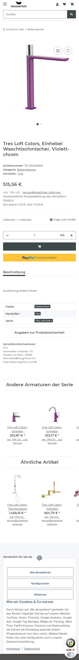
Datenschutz (32, 648)
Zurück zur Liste (15, 29)
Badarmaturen (26, 169)
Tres (37, 313)
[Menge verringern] (7, 235)
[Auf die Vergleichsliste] (58, 50)
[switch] (70, 654)
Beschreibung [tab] (14, 272)
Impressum (13, 648)
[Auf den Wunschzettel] (68, 50)
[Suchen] (71, 14)
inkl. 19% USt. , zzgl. (17, 439)
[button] (57, 4)
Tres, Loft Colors (43, 320)
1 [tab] (37, 124)
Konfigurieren (40, 583)
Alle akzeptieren (40, 572)
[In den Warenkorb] (6, 41)
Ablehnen (40, 594)
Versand (17, 443)
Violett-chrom (42, 306)
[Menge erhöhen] (71, 235)
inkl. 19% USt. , (17, 517)
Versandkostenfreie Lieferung (42, 192)
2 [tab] (41, 124)
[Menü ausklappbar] (5, 2)
